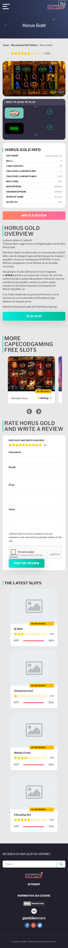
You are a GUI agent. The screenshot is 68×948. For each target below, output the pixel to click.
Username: (15, 452)
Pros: (12, 484)
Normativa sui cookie (34, 895)
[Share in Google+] (33, 925)
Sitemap (34, 884)
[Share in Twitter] (39, 925)
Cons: (12, 509)
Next (35, 135)
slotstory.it (37, 941)
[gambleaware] (34, 918)
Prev (35, 106)
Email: (12, 467)
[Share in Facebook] (27, 925)
